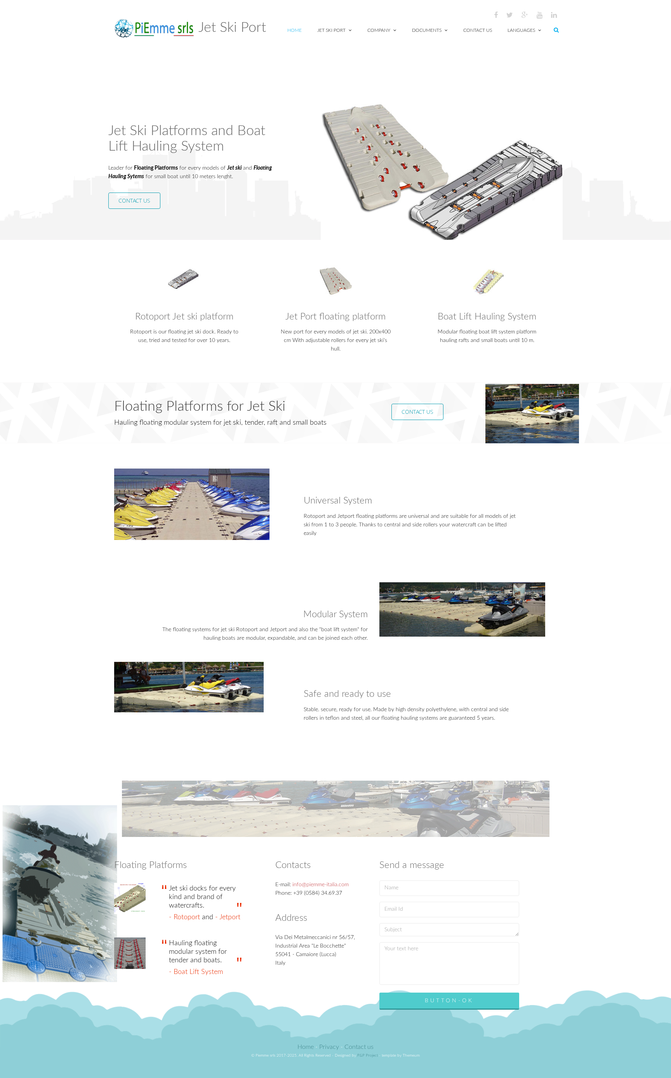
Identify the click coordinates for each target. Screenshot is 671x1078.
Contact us (359, 1047)
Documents (427, 30)
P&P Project (367, 1055)
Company (379, 30)
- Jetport (227, 917)
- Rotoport (185, 917)
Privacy (329, 1047)
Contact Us (477, 30)
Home (294, 30)
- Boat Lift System (196, 972)
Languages (522, 30)
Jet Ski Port (332, 30)
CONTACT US (134, 200)
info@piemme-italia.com (320, 884)
